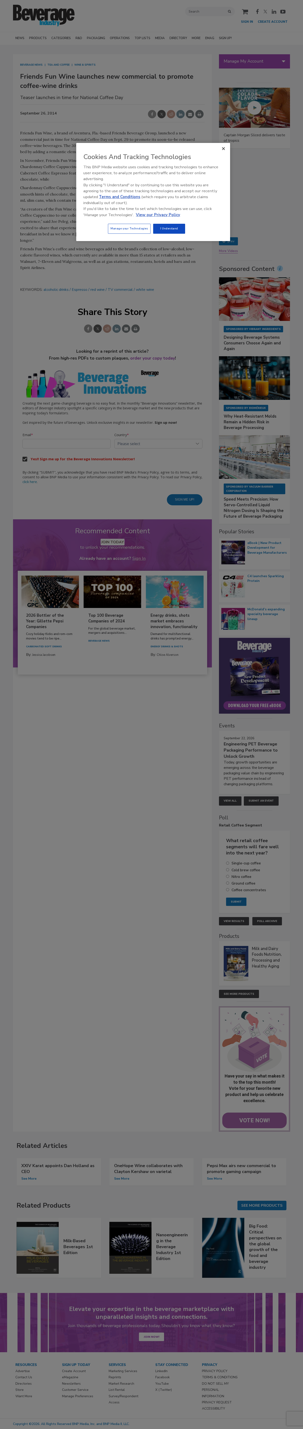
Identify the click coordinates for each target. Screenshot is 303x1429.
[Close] (223, 148)
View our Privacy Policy (158, 215)
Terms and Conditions (119, 197)
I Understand (169, 228)
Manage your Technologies (129, 228)
